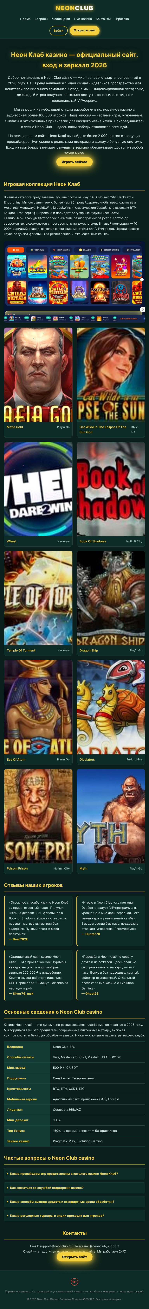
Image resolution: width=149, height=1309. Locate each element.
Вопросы (41, 19)
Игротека (121, 19)
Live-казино (83, 19)
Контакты (103, 19)
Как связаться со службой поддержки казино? (47, 1188)
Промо (25, 19)
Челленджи (61, 19)
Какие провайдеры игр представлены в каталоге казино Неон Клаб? (64, 1174)
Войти (58, 30)
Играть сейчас (74, 162)
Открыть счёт (85, 30)
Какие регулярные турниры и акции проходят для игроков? (57, 1216)
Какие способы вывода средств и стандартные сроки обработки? (62, 1202)
